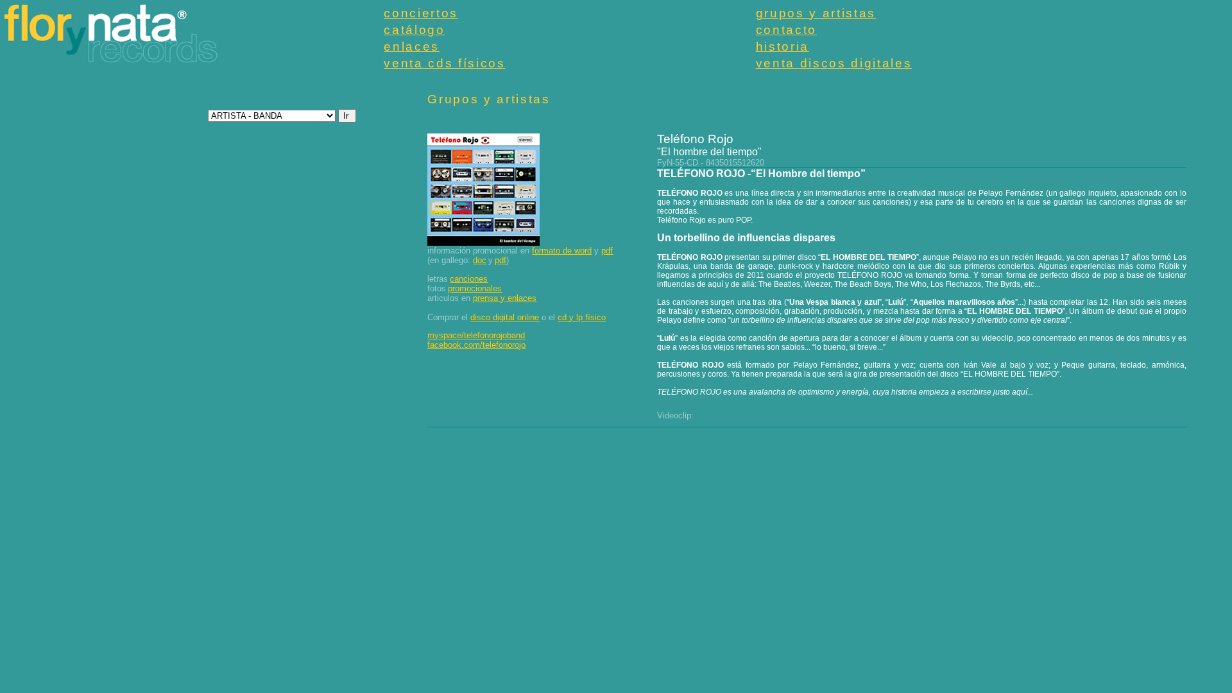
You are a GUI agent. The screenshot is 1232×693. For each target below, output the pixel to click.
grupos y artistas (816, 13)
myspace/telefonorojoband (476, 335)
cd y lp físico (582, 317)
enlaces (412, 46)
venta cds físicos (444, 63)
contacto (786, 30)
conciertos (421, 13)
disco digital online (504, 317)
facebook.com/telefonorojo (476, 345)
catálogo (414, 30)
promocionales (475, 288)
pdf (607, 250)
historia (782, 46)
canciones (469, 279)
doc (479, 260)
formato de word (562, 250)
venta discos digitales (834, 63)
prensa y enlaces (504, 298)
